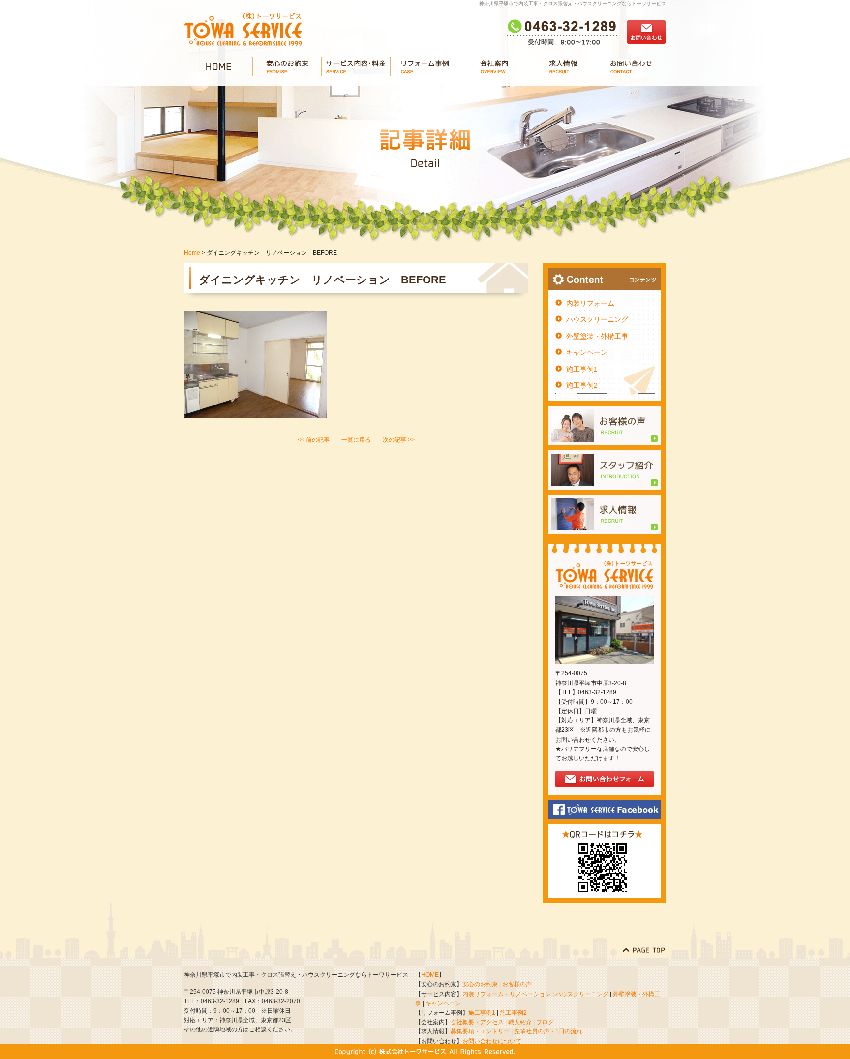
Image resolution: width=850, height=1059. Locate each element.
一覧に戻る (356, 439)
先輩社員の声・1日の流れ (548, 1031)
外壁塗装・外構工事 (597, 336)
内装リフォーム (590, 303)
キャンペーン (586, 352)
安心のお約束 (480, 984)
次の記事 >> (399, 439)
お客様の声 (517, 984)
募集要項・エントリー (480, 1031)
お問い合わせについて (491, 1041)
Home (192, 252)
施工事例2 (582, 385)
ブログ (545, 1022)
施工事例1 (582, 369)
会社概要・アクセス (477, 1022)
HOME (430, 974)
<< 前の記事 (314, 439)
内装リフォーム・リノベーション (506, 994)
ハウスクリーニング (597, 319)
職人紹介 (520, 1022)
